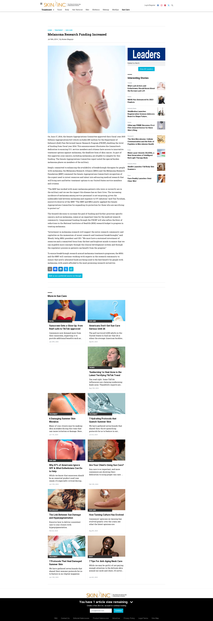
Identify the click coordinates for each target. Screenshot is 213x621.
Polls (91, 460)
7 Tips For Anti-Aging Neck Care (105, 561)
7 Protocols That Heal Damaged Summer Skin (65, 563)
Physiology (53, 510)
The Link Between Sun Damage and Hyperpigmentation (65, 516)
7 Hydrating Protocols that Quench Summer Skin (102, 420)
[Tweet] (66, 269)
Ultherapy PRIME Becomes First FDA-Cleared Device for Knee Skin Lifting (141, 127)
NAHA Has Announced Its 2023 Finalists (140, 101)
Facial (51, 321)
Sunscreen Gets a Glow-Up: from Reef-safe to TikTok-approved (66, 327)
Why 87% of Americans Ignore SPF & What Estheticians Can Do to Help (65, 468)
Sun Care (68, 30)
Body (129, 150)
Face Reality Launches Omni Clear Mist (139, 179)
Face (129, 175)
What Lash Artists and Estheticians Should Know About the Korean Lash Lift (141, 88)
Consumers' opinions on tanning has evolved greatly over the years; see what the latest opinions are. (105, 521)
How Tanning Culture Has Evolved (106, 514)
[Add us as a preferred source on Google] (71, 269)
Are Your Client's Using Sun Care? (106, 465)
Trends (130, 83)
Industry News (132, 108)
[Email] (50, 269)
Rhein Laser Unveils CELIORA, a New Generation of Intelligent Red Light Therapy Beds (141, 155)
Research (131, 136)
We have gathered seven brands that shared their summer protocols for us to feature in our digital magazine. (65, 571)
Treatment (58, 30)
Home (50, 30)
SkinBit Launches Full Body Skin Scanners (141, 168)
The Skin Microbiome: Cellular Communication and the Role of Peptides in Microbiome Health (141, 141)
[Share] (55, 269)
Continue (118, 611)
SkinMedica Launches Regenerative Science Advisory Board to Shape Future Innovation (141, 114)
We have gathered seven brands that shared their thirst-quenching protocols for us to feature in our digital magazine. (105, 428)
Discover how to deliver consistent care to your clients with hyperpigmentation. (65, 525)
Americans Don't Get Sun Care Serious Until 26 (104, 327)
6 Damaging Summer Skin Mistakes (62, 420)
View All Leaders (146, 69)
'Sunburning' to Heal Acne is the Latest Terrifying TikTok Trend (105, 374)
